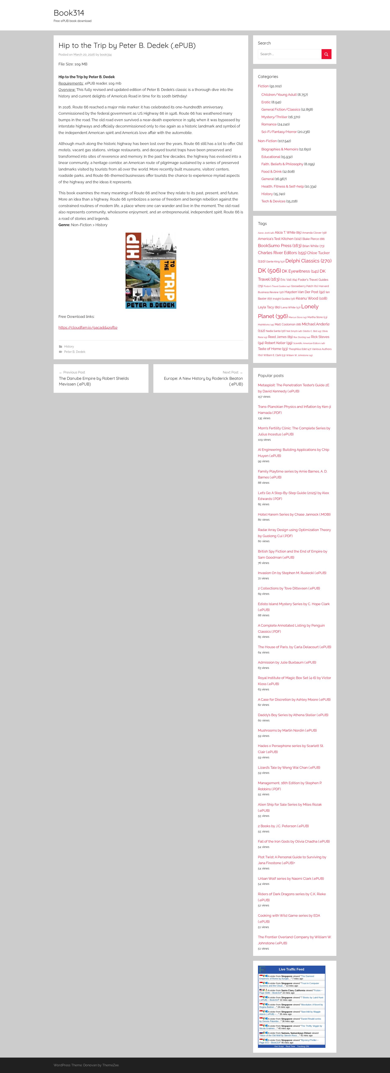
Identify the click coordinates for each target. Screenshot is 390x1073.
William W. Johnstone (299, 355)
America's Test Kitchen (280, 239)
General (267, 179)
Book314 (69, 13)
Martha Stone (317, 317)
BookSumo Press (280, 245)
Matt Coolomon (288, 324)
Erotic (266, 102)
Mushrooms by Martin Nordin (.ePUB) (287, 730)
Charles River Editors (282, 252)
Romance (269, 124)
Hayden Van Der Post (305, 292)
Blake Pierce (313, 239)
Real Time (290, 1046)
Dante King (275, 261)
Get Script (279, 1046)
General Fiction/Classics (280, 109)
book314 (106, 54)
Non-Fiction (267, 141)
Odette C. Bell (312, 331)
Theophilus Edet (300, 349)
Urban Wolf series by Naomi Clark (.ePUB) (291, 879)
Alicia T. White (288, 232)
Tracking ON (303, 1046)
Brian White (313, 246)
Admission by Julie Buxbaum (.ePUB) (287, 662)
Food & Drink (271, 171)
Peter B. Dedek (74, 352)
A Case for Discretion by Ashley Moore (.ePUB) (294, 699)
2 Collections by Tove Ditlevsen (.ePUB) (289, 588)
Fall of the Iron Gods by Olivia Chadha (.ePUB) (294, 841)
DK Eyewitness (300, 271)
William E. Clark (274, 355)
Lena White (290, 307)
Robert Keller (278, 343)
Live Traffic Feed (291, 969)
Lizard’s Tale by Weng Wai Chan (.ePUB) (289, 767)
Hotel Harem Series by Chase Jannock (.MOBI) (294, 514)
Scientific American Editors (309, 343)
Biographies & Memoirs (279, 149)
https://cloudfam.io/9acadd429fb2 (87, 327)
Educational (270, 157)
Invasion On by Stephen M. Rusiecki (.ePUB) (292, 573)
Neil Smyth (294, 331)
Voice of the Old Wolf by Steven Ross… (279, 1035)
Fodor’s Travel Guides (277, 286)
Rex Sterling (302, 337)
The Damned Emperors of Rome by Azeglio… (286, 977)
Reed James (280, 337)
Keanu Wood (311, 298)
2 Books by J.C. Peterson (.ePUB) (283, 826)
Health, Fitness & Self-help (282, 186)
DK (269, 270)
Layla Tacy (269, 307)
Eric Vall (289, 279)
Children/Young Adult (279, 95)
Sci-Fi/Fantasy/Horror (279, 132)
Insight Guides (284, 298)
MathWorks (266, 324)
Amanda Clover (314, 232)
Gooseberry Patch (304, 286)
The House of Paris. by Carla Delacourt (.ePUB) (294, 647)
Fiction (263, 86)
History (69, 346)
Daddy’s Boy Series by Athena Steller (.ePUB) (293, 715)
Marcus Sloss (298, 317)
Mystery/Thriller (274, 117)
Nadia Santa (276, 330)
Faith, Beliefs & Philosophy (282, 164)
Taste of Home (273, 349)
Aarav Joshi (266, 232)
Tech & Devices (273, 201)
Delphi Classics (308, 261)
